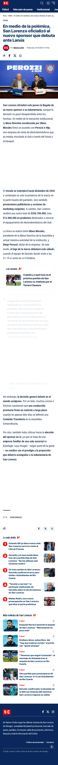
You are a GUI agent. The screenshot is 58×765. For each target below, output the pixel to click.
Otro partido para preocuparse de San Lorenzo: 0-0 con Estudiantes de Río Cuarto (36, 676)
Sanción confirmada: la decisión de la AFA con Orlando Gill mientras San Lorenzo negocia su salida (37, 692)
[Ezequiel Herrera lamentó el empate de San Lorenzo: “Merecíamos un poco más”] (10, 625)
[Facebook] (43, 712)
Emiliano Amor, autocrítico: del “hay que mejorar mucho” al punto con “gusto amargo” (36, 643)
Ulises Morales (16, 517)
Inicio (5, 16)
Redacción (19, 48)
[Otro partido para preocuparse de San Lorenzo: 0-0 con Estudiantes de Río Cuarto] (10, 674)
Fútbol (10, 16)
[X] (48, 712)
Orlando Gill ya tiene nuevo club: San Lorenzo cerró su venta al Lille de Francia (25, 546)
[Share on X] (14, 55)
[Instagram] (53, 712)
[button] (42, 3)
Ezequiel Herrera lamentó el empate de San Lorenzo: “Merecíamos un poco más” (37, 627)
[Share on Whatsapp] (20, 55)
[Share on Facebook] (9, 55)
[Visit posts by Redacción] (6, 48)
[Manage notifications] (51, 746)
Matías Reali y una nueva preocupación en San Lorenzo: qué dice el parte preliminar (24, 601)
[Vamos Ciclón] (6, 3)
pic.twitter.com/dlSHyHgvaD (22, 336)
